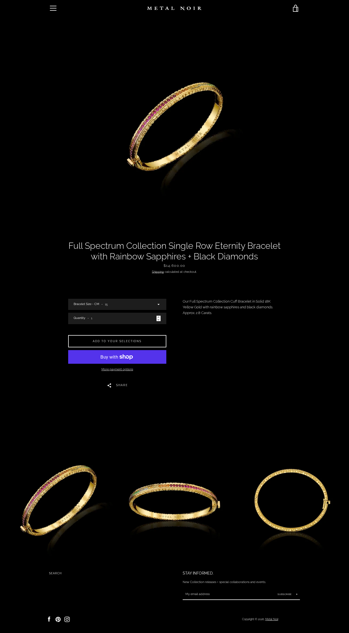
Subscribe (285, 594)
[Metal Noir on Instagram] (67, 619)
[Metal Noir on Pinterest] (58, 619)
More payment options (117, 369)
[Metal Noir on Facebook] (49, 619)
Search (55, 573)
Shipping (158, 272)
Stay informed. (198, 573)
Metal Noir (271, 619)
